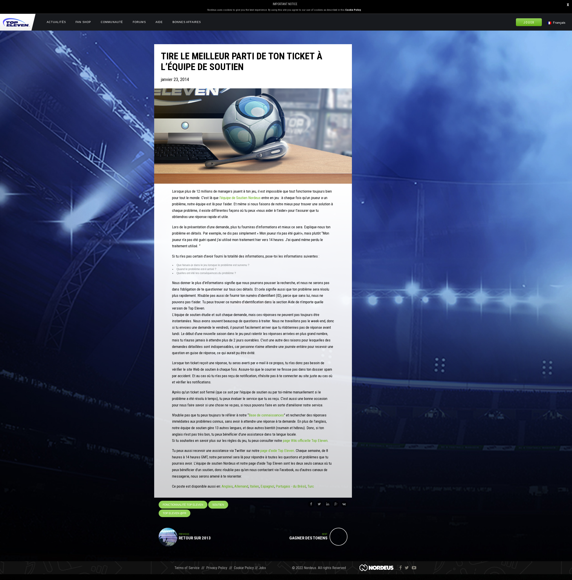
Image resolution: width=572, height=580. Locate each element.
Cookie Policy (353, 9)
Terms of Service (187, 567)
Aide (159, 22)
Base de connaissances (266, 415)
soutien (218, 504)
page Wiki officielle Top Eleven (305, 440)
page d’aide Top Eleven (277, 450)
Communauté (112, 22)
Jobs (262, 567)
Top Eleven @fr (174, 513)
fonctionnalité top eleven (183, 504)
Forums (139, 22)
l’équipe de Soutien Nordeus (240, 197)
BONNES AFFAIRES (186, 22)
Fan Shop (83, 22)
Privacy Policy (216, 567)
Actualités (56, 22)
